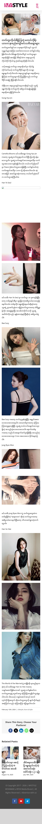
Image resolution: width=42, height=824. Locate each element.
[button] (3, 761)
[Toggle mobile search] (37, 7)
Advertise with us (29, 792)
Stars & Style (28, 709)
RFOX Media (21, 789)
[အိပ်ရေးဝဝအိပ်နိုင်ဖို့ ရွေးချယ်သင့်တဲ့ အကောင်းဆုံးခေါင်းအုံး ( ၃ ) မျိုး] (31, 748)
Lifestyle (20, 709)
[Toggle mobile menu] (37, 4)
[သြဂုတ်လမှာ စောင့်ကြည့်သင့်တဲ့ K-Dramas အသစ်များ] (10, 748)
